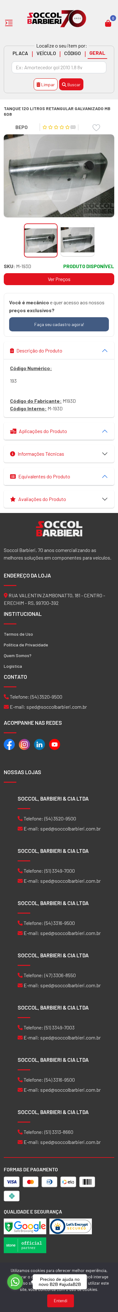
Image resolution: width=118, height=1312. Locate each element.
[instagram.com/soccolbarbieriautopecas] (24, 743)
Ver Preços (59, 279)
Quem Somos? (17, 655)
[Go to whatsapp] (15, 1282)
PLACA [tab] (20, 53)
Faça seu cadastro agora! (59, 324)
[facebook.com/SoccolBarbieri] (9, 743)
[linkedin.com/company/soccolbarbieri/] (39, 743)
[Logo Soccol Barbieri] (56, 18)
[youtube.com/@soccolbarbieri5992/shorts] (54, 743)
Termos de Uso (18, 634)
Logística (13, 666)
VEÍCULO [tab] (46, 53)
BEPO (21, 127)
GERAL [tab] (97, 53)
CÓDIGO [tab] (72, 53)
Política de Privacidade (26, 644)
